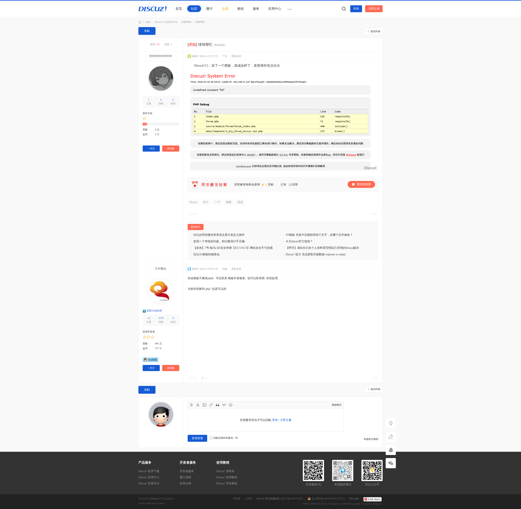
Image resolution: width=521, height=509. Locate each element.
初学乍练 (147, 113)
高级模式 (336, 404)
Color (198, 404)
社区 (194, 8)
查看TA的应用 (154, 311)
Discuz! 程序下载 (148, 471)
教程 (240, 8)
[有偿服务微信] (391, 463)
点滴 (225, 8)
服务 (256, 8)
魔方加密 (185, 477)
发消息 (170, 148)
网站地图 (354, 498)
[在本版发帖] (391, 437)
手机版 (236, 498)
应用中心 (274, 8)
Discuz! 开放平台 (148, 483)
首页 (178, 8)
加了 (206, 202)
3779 (161, 318)
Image (204, 404)
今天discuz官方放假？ (299, 241)
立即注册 (374, 8)
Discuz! (154, 498)
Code (224, 404)
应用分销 (185, 483)
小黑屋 (248, 498)
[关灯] (391, 423)
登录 (356, 8)
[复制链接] (219, 45)
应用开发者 (149, 331)
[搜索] (343, 8)
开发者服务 (187, 471)
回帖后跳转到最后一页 (225, 437)
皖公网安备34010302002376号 (327, 498)
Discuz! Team (157, 503)
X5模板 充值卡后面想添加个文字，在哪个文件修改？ (319, 234)
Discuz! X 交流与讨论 (166, 22)
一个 (217, 202)
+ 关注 (151, 148)
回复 (194, 214)
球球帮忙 (200, 22)
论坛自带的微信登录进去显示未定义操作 (219, 234)
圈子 (209, 8)
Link (211, 404)
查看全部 (236, 56)
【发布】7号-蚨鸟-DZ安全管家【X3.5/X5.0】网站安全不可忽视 (233, 247)
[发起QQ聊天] (150, 361)
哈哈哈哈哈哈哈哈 (160, 55)
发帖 (147, 30)
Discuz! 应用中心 (148, 477)
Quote (217, 404)
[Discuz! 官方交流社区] (152, 8)
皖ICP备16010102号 (292, 498)
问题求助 (186, 22)
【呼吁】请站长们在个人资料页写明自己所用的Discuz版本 (322, 247)
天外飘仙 (160, 268)
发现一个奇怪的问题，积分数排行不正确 (219, 241)
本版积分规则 (371, 439)
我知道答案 (364, 184)
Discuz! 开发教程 (226, 483)
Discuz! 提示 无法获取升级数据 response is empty (316, 254)
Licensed (168, 498)
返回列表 (375, 31)
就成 (240, 202)
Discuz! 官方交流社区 (140, 22)
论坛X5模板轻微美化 (206, 254)
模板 (228, 202)
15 (149, 318)
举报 (374, 214)
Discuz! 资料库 (225, 471)
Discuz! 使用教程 (226, 477)
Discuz (193, 202)
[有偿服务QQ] (391, 450)
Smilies (230, 404)
